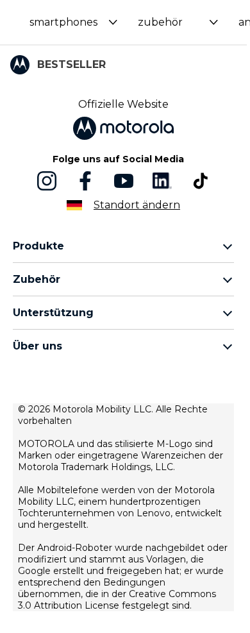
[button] (73, 22)
